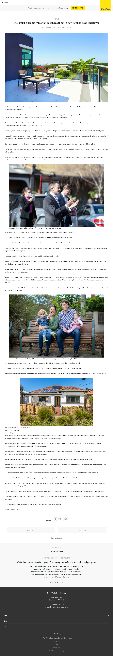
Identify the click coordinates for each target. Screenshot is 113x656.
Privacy (56, 641)
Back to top (57, 634)
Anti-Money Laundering (56, 651)
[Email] (65, 519)
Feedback (56, 648)
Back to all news (56, 538)
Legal (56, 645)
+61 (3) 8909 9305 (57, 604)
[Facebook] (55, 519)
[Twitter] (60, 519)
